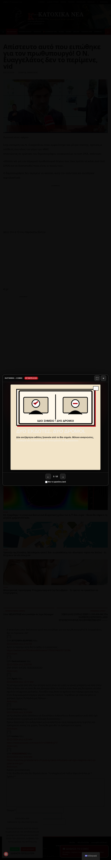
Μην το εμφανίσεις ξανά (56, 482)
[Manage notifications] (6, 854)
